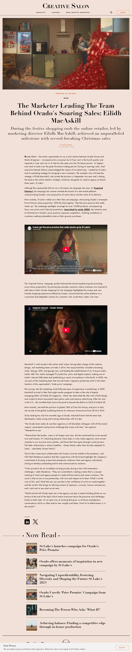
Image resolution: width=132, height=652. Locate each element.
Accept (122, 647)
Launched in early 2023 (77, 210)
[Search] (111, 12)
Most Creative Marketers (78, 12)
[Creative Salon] (66, 6)
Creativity (41, 12)
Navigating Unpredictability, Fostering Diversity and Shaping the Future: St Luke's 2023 (70, 579)
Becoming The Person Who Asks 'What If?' (69, 609)
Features (56, 12)
